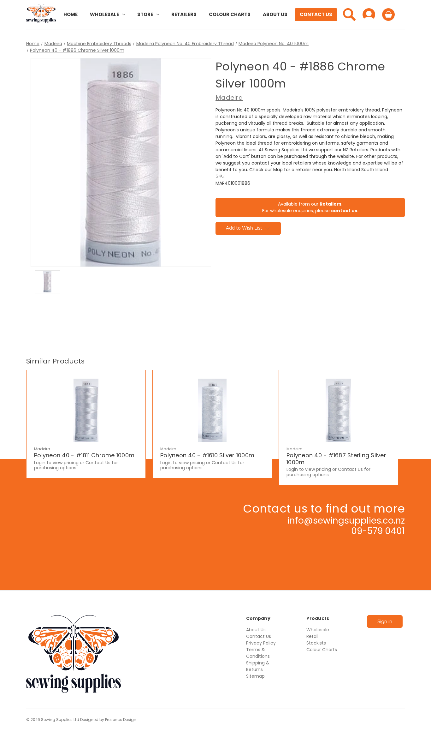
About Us (275, 14)
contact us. (344, 210)
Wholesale (104, 14)
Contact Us (316, 14)
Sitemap (255, 676)
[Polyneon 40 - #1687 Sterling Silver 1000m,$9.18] (338, 410)
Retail (312, 636)
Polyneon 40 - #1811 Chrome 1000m (84, 455)
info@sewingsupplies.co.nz (346, 520)
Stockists (316, 643)
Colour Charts (230, 14)
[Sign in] (369, 14)
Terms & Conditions (258, 652)
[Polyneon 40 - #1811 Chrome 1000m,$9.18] (86, 410)
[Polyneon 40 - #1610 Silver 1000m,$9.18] (212, 410)
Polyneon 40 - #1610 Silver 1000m (207, 455)
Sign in (384, 621)
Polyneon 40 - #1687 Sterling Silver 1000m (336, 458)
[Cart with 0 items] (388, 14)
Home (70, 14)
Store (145, 14)
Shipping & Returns (257, 666)
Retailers (184, 14)
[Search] (349, 14)
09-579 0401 (378, 531)
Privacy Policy (261, 643)
